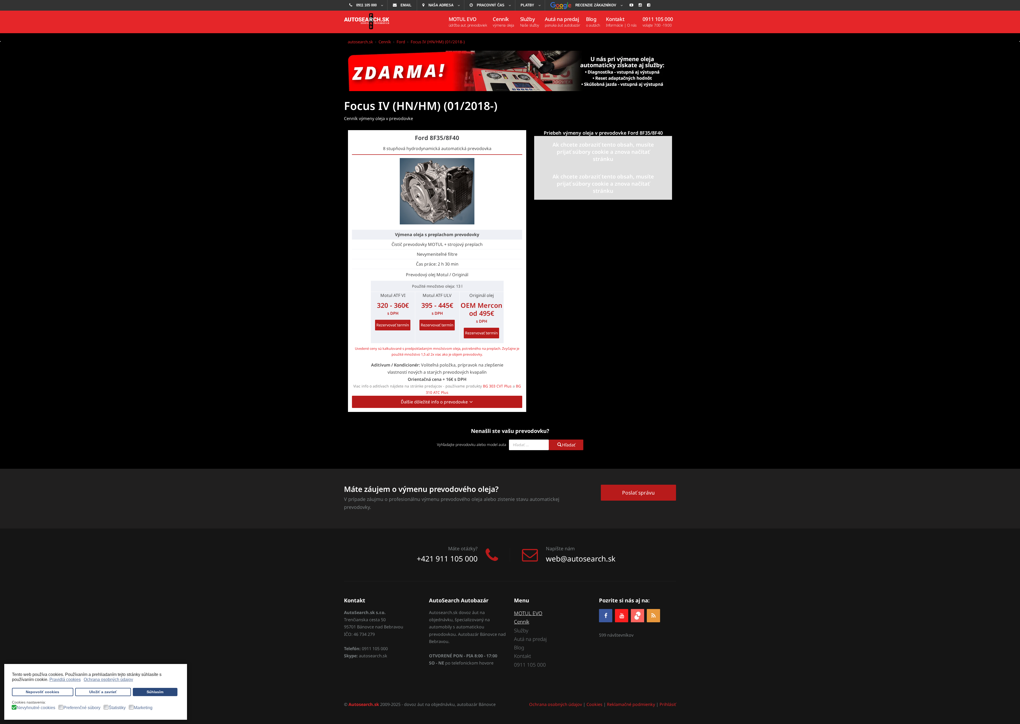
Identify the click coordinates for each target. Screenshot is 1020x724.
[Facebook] (605, 615)
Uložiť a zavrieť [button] (103, 692)
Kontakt (522, 656)
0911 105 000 (530, 664)
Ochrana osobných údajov (555, 704)
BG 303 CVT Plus (497, 386)
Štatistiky (117, 708)
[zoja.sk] (637, 615)
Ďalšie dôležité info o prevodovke (435, 402)
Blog (519, 647)
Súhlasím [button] (155, 692)
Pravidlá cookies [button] (65, 679)
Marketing (143, 708)
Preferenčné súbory (81, 708)
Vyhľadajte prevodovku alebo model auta (471, 444)
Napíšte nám (560, 548)
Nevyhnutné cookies (36, 708)
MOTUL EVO (528, 613)
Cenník (521, 621)
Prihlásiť (668, 704)
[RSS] (653, 615)
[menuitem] (365, 5)
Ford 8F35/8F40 (437, 138)
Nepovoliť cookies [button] (42, 692)
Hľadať (568, 445)
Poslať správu (638, 492)
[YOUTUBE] (621, 615)
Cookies (594, 704)
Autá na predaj (530, 639)
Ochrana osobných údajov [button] (108, 679)
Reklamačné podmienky (631, 704)
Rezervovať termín (392, 324)
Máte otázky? (463, 548)
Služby (521, 630)
